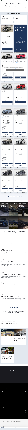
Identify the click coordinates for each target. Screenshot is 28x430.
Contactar (7, 79)
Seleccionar (7, 77)
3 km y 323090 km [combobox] (5, 22)
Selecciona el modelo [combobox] (5, 18)
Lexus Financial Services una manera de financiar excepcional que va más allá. (20, 339)
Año (14, 16)
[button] (3, 0)
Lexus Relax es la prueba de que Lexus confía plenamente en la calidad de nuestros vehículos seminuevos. (7, 357)
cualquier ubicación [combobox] (17, 22)
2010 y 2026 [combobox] (16, 18)
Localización (16, 20)
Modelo (3, 16)
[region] (14, 67)
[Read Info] (6, 43)
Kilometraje (4, 20)
